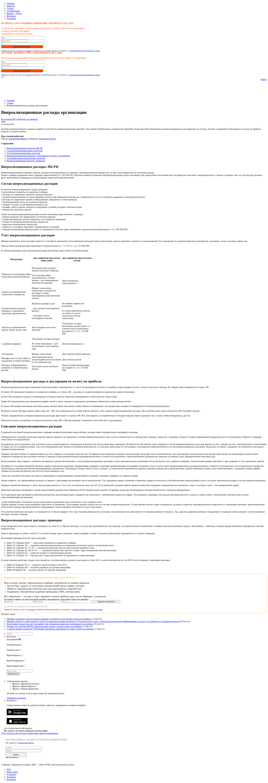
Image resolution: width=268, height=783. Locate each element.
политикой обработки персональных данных (84, 51)
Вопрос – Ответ (14, 13)
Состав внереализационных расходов (24, 151)
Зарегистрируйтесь (26, 743)
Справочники (13, 11)
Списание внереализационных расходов (26, 158)
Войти (264, 79)
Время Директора (15, 666)
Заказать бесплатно (22, 47)
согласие (29, 51)
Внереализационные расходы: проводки (26, 161)
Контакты (11, 779)
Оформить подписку (16, 698)
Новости (11, 6)
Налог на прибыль (29, 119)
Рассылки (11, 18)
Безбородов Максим (18, 139)
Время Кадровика (15, 660)
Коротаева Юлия (47, 139)
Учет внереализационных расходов (23, 153)
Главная (10, 3)
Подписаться (13, 674)
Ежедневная (12, 639)
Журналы (11, 16)
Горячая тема (13, 650)
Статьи (10, 8)
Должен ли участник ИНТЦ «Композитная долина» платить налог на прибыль (44, 626)
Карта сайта (12, 772)
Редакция (11, 777)
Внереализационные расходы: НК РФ (25, 148)
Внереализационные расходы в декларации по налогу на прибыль (38, 156)
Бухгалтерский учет (10, 119)
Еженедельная (13, 645)
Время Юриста (14, 655)
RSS (9, 769)
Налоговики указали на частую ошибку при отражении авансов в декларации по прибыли (50, 624)
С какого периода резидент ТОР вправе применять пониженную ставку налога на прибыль (50, 629)
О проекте (11, 774)
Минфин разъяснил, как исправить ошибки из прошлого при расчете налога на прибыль (49, 619)
